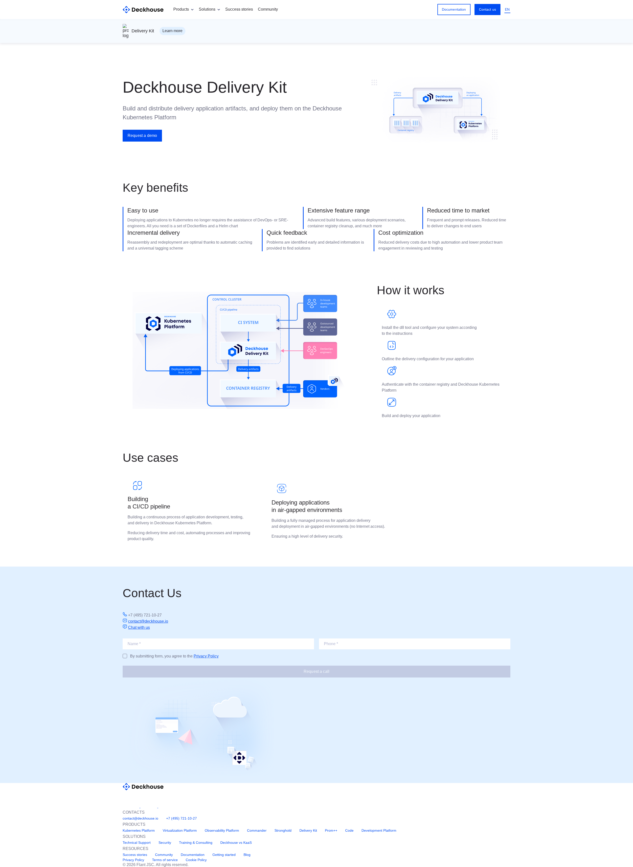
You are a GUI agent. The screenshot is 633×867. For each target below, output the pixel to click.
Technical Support (137, 843)
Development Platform (379, 830)
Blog (247, 855)
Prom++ (331, 830)
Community (268, 9)
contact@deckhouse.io (148, 621)
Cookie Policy (196, 860)
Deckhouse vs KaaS (236, 843)
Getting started (224, 855)
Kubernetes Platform (139, 830)
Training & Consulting (195, 843)
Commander (257, 830)
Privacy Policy (206, 656)
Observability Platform (222, 830)
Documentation (454, 9)
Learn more (172, 31)
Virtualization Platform (180, 830)
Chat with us (139, 627)
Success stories (239, 9)
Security (164, 843)
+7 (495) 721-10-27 (181, 818)
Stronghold (283, 830)
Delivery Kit (308, 830)
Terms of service (165, 860)
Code (349, 830)
